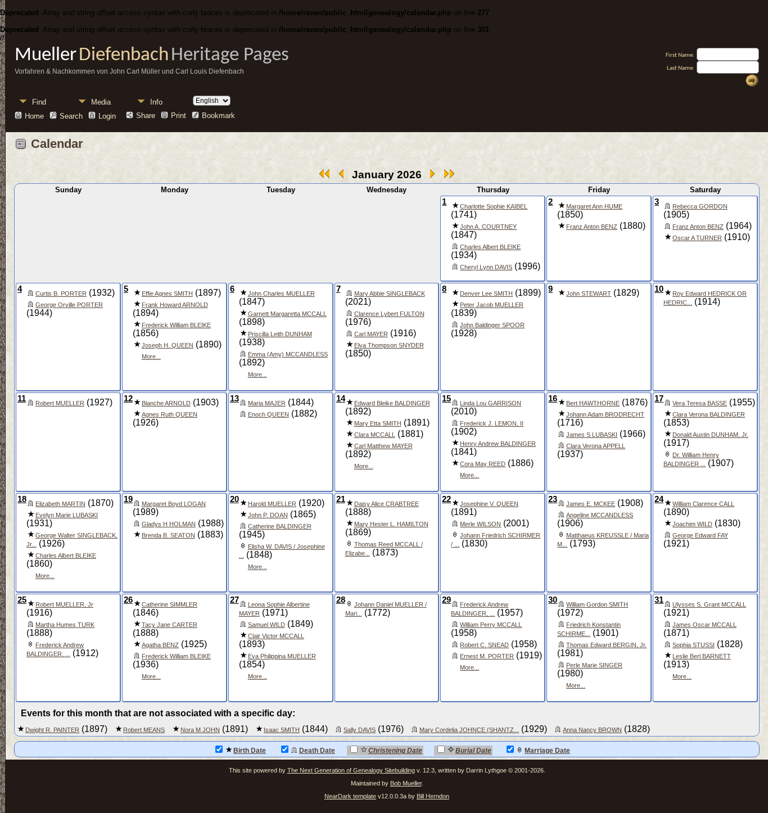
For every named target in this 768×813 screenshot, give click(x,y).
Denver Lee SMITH (486, 293)
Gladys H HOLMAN (169, 524)
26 (128, 599)
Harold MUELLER (272, 503)
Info (156, 102)
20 (234, 499)
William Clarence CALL (703, 503)
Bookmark (218, 115)
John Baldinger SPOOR (492, 325)
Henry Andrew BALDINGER (498, 443)
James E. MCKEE (590, 503)
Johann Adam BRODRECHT (605, 414)
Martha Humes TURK (64, 624)
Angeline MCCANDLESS (599, 515)
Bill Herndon (433, 796)
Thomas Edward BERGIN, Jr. (606, 645)
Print (178, 115)
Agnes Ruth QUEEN (169, 414)
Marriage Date (547, 751)
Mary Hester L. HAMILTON (391, 524)
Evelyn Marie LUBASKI (66, 515)
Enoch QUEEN (268, 414)
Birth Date (249, 751)
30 (552, 599)
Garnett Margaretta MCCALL (287, 313)
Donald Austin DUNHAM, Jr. (710, 434)
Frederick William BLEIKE (176, 325)
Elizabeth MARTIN (60, 503)
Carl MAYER (371, 334)
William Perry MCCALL (491, 624)
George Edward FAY (700, 535)
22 (446, 499)
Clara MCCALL (374, 434)
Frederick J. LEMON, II (491, 423)
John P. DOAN (268, 515)
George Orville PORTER (69, 304)
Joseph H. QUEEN (167, 345)
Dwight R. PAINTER (52, 729)
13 (234, 398)
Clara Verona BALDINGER (708, 414)
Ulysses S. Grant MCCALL (709, 604)
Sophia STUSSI (693, 645)
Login (107, 116)
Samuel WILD (266, 624)
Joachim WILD (692, 524)
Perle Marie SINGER (594, 665)
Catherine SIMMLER (169, 604)
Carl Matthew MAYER (383, 445)
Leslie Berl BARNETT (701, 656)
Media (101, 102)
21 (340, 499)
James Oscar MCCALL (704, 624)
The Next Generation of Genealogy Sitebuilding (351, 770)
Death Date (317, 751)
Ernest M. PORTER (487, 656)
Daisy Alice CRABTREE (386, 503)
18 (21, 499)
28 (340, 599)
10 (658, 288)
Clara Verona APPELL (595, 445)
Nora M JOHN (200, 729)
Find (39, 102)
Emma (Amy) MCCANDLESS (288, 354)
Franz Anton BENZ (591, 226)
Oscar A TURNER (697, 237)
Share (145, 115)
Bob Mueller (406, 783)
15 (446, 398)
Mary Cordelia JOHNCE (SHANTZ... (469, 729)
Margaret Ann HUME (594, 206)
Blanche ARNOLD (166, 403)
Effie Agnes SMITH (167, 293)
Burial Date (473, 751)
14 (340, 398)
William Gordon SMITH (597, 604)
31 (658, 599)
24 (658, 499)
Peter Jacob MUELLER (491, 304)
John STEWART (588, 293)
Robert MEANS (144, 729)
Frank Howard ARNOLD (175, 304)
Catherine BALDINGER (279, 526)
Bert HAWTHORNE (593, 403)
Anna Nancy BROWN (592, 729)
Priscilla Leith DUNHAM (280, 334)
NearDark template (350, 796)
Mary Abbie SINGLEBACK (389, 293)
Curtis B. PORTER (61, 293)
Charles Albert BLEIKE (490, 246)
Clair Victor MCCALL (276, 636)
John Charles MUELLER (281, 293)
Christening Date (395, 751)
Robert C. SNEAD (484, 645)
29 (446, 599)
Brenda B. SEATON (168, 535)
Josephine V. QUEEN (489, 503)
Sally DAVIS (360, 729)
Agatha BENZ (160, 645)
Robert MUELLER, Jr (64, 604)
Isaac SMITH (282, 729)
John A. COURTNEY (488, 226)
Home (34, 116)
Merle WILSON (480, 524)
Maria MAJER (267, 403)
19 (128, 499)
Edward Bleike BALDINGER (392, 403)
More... (151, 356)
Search (71, 116)
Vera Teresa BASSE (699, 403)
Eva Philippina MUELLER (282, 656)
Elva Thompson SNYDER (389, 345)
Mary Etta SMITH (377, 423)
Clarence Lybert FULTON (389, 313)
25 (21, 599)
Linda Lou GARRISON (490, 403)
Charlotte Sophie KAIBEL (493, 206)
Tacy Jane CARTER (169, 624)
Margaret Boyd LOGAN (174, 503)
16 (552, 398)
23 (552, 499)
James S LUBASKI (591, 434)
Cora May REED (482, 463)
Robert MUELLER (59, 403)
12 (128, 398)
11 (21, 398)
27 (234, 599)
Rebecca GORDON (700, 206)
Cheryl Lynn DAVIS (486, 267)
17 (658, 398)
